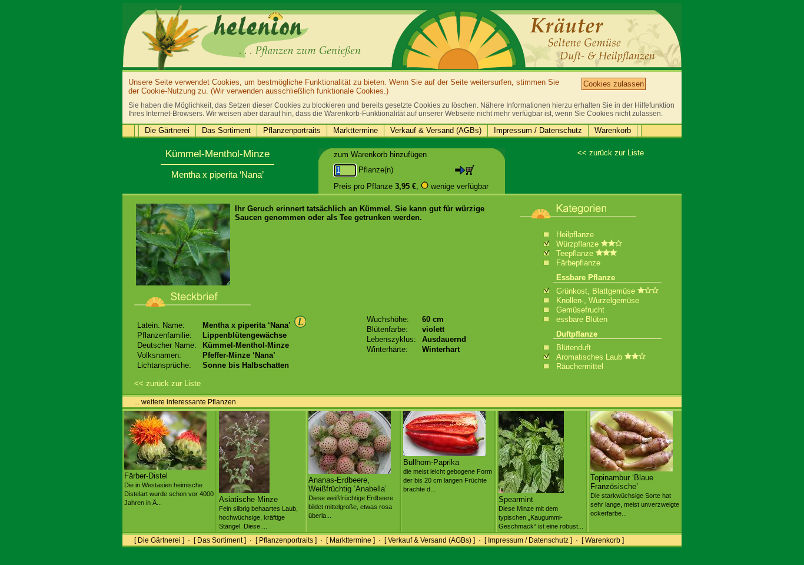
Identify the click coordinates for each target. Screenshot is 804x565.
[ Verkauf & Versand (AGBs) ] (429, 540)
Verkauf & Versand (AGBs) (435, 130)
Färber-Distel (169, 488)
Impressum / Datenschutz (538, 130)
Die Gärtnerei (167, 130)
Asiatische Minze (258, 512)
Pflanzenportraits (292, 130)
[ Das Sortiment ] (220, 540)
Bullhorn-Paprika (447, 475)
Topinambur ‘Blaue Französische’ (634, 495)
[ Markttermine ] (350, 540)
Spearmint (541, 512)
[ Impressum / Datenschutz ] (528, 540)
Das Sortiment (226, 130)
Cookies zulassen (613, 83)
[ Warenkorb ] (603, 540)
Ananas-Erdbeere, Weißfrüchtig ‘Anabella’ (350, 497)
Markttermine (355, 130)
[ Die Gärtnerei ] (159, 540)
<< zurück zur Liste (610, 152)
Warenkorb (612, 130)
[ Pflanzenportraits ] (286, 540)
